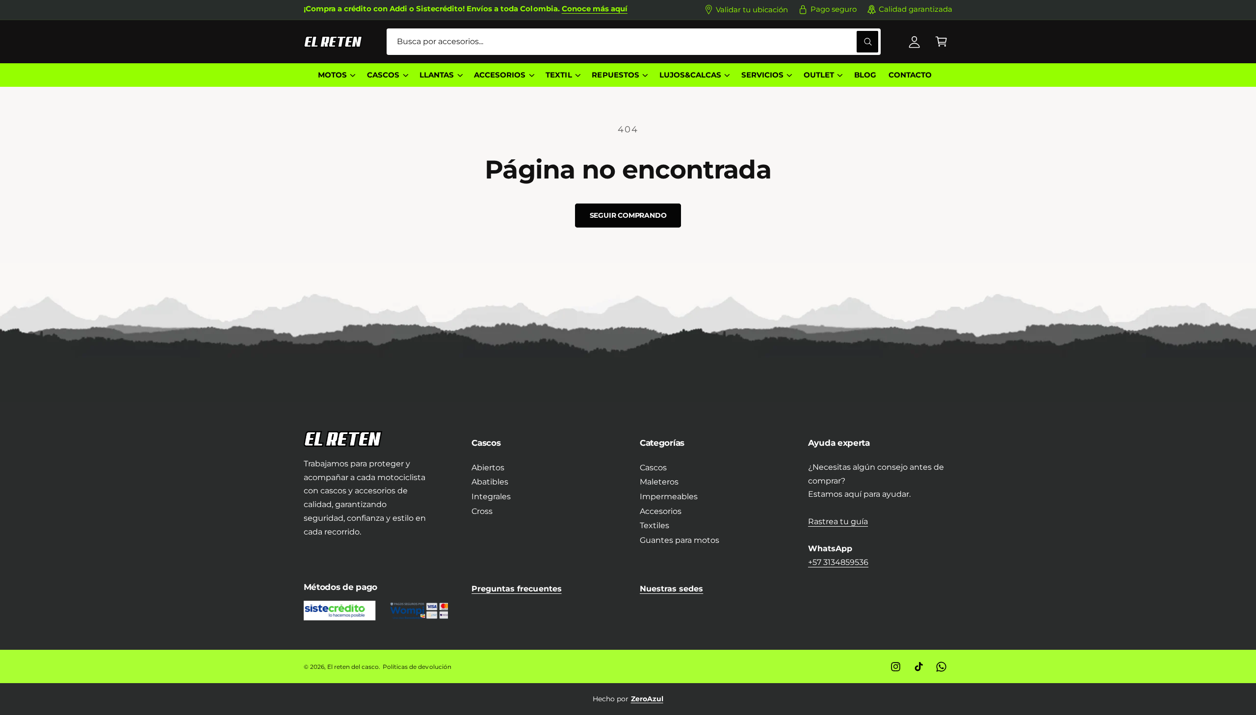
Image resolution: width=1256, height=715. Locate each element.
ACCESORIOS (499, 75)
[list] (628, 699)
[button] (941, 41)
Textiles (654, 525)
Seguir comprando (628, 215)
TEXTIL (559, 75)
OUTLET (819, 75)
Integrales (491, 496)
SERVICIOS (762, 75)
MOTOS (332, 75)
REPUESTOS (615, 75)
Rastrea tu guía (838, 521)
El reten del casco (353, 666)
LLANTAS (436, 75)
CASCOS (383, 75)
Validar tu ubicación (752, 9)
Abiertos (487, 467)
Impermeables (669, 496)
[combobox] (634, 41)
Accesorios (660, 511)
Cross (482, 511)
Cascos (653, 467)
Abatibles (489, 481)
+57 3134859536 (838, 562)
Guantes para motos (679, 540)
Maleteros (659, 481)
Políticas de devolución (417, 666)
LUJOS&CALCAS (690, 75)
